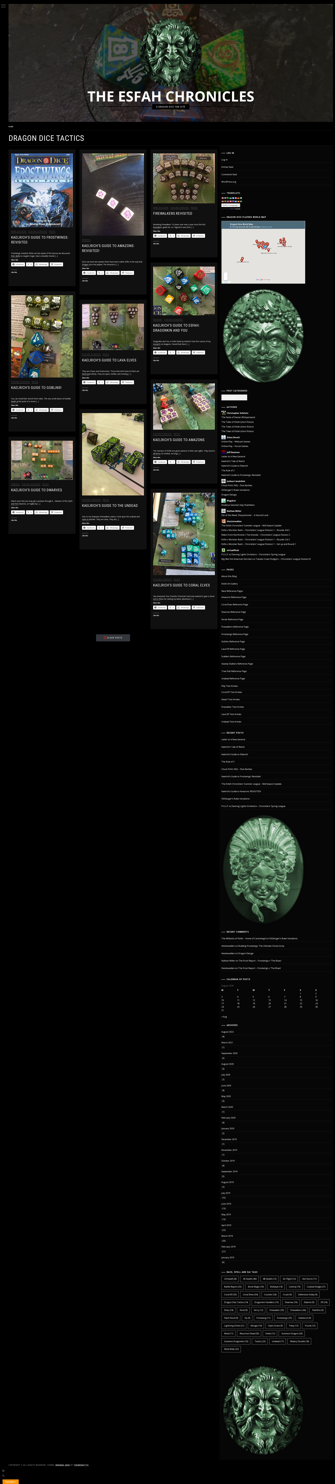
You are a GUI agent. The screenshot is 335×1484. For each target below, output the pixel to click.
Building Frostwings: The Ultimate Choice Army (261, 945)
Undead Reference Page (233, 678)
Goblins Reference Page (233, 641)
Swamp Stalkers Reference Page (237, 663)
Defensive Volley (307, 1294)
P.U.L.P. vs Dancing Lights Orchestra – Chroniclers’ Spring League (253, 554)
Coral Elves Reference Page (234, 604)
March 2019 (227, 1236)
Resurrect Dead (249, 1333)
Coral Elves (250, 1294)
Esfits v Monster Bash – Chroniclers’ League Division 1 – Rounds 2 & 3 (255, 539)
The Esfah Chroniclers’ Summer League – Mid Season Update (251, 525)
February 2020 (228, 1117)
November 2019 (229, 1150)
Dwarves (291, 1302)
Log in (224, 159)
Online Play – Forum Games (234, 446)
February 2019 (228, 1246)
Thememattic (81, 1465)
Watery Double (299, 1341)
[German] (238, 198)
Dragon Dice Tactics (236, 1302)
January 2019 (227, 1257)
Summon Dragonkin (236, 1341)
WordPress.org (228, 181)
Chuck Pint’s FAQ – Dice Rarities (236, 485)
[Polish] (230, 201)
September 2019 (229, 1171)
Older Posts (114, 638)
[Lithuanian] (225, 201)
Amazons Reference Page (233, 597)
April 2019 (226, 1225)
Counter (270, 1294)
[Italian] (241, 198)
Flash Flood (231, 1317)
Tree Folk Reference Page (234, 671)
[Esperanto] (228, 198)
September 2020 (229, 1053)
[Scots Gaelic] (235, 201)
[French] (235, 198)
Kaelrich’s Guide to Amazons (179, 440)
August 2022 (227, 1031)
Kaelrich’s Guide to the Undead (110, 505)
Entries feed (227, 167)
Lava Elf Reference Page (233, 649)
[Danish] (222, 198)
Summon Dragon (292, 1333)
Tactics (260, 1341)
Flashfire (318, 1310)
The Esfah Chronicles (170, 96)
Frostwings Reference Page (234, 634)
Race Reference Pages (232, 591)
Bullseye (276, 1286)
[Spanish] (238, 201)
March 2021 (227, 1042)
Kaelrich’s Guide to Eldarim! (234, 465)
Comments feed (229, 174)
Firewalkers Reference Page (235, 626)
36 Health (250, 1278)
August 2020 (227, 1064)
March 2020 (227, 1107)
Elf (324, 1302)
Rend (228, 1333)
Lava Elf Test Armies (231, 714)
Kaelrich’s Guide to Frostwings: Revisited (241, 475)
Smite (270, 1333)
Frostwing (263, 1317)
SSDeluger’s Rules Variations (235, 490)
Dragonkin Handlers (266, 1302)
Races (52, 231)
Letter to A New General (233, 456)
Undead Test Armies (231, 721)
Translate (237, 209)
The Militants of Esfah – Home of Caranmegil (243, 938)
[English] (225, 198)
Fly (247, 1317)
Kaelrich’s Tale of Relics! (233, 461)
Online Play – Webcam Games (235, 441)
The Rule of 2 (227, 470)
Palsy (293, 1325)
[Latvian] (222, 201)
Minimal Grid (62, 1465)
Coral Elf (230, 1294)
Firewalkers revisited (172, 213)
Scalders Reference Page (233, 656)
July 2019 (225, 1193)
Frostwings (284, 1317)
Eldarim (309, 1302)
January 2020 (227, 1128)
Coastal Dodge (316, 1286)
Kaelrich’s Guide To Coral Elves (181, 585)
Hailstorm (304, 1317)
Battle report (233, 1286)
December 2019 (229, 1139)
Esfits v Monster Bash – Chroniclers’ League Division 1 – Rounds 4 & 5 (255, 530)
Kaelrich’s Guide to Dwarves (36, 490)
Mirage (256, 1325)
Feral (244, 1310)
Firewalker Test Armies (232, 706)
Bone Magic (256, 1286)
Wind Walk (231, 1349)
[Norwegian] (228, 201)
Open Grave (275, 1325)
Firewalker (277, 1310)
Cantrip (294, 1286)
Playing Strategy (37, 231)
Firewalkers (298, 1310)
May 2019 (226, 1214)
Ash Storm (309, 1278)
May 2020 (226, 1096)
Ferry (258, 1310)
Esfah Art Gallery (229, 583)
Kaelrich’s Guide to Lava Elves (109, 360)
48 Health (270, 1278)
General (86, 240)
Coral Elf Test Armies (231, 692)
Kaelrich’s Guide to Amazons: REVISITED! (241, 791)
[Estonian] (230, 198)
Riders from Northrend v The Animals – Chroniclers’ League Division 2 (255, 534)
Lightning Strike (234, 1325)
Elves (228, 1310)
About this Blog (229, 576)
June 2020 (226, 1085)
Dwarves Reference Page (233, 612)
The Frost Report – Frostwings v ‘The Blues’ (260, 960)
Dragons (157, 319)
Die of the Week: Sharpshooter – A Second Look (244, 515)
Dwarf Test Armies (230, 699)
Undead (278, 1341)
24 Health (230, 1278)
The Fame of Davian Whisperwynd (238, 417)
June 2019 (226, 1203)
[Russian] (233, 201)
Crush (287, 1294)
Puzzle (310, 1325)
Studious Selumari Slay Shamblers (238, 505)
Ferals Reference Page (232, 619)
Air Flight (289, 1278)
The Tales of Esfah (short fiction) (237, 422)
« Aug (224, 1016)
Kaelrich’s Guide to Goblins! (36, 387)
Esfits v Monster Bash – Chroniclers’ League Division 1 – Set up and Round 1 (258, 544)
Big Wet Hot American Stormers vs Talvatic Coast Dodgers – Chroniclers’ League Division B (266, 559)
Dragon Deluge (229, 494)
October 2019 (228, 1160)
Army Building (19, 231)
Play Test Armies (229, 686)
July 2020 (225, 1074)
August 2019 (227, 1182)
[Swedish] (241, 201)
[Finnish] (233, 198)
